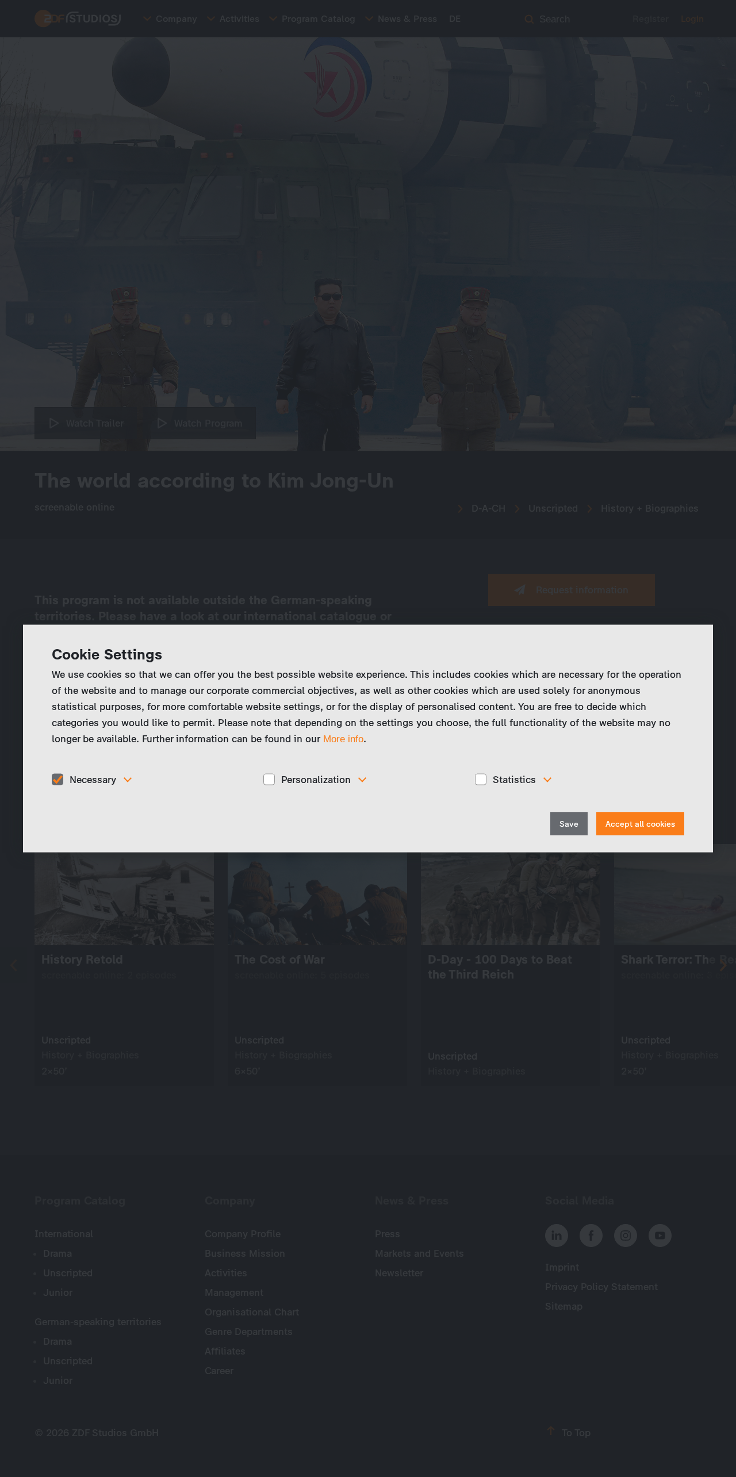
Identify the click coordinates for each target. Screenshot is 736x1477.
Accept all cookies (640, 824)
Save (568, 824)
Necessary (93, 779)
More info (343, 738)
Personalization (316, 779)
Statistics (514, 779)
